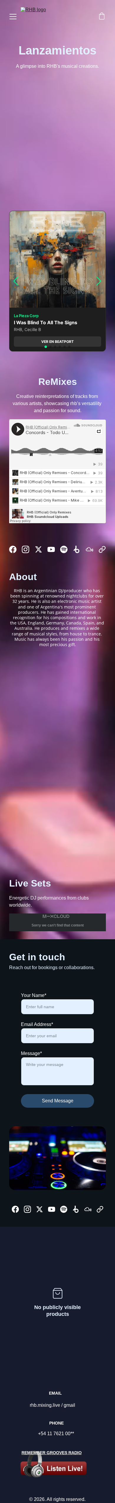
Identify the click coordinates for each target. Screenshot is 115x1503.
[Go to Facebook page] (13, 549)
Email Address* (37, 1024)
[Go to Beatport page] (76, 549)
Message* (31, 1053)
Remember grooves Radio (52, 1452)
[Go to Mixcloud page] (89, 549)
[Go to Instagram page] (25, 549)
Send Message (57, 1100)
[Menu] (13, 16)
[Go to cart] (102, 16)
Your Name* (33, 995)
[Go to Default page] (102, 549)
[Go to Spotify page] (64, 549)
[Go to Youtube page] (51, 549)
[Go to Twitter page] (38, 549)
